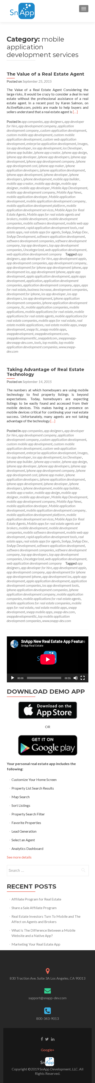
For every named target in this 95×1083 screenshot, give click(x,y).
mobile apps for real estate (57, 320)
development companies (70, 289)
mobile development (33, 219)
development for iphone (23, 294)
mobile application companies (47, 307)
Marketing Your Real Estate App (35, 944)
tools (37, 342)
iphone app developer (22, 157)
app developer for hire (36, 258)
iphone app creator (47, 152)
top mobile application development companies (40, 344)
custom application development (63, 130)
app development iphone (48, 272)
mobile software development (44, 223)
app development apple (69, 258)
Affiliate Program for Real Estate (36, 899)
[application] (47, 659)
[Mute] (75, 678)
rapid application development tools (51, 227)
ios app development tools (60, 585)
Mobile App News (69, 192)
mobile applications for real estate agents (45, 313)
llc (23, 307)
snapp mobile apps (53, 329)
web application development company (34, 254)
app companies (32, 121)
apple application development (48, 276)
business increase (39, 289)
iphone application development (62, 170)
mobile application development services (41, 207)
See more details (19, 857)
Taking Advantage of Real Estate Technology (45, 372)
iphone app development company (50, 161)
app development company (37, 126)
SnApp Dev (80, 232)
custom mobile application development (40, 137)
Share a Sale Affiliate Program (34, 908)
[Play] (12, 678)
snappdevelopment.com (51, 333)
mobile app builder (66, 179)
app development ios (56, 576)
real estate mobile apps (61, 325)
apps (76, 285)
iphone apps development (24, 174)
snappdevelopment (20, 333)
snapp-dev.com (64, 612)
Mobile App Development (69, 188)
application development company (47, 285)
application (34, 280)
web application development (65, 249)
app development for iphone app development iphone (44, 267)
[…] (75, 112)
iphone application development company (42, 592)
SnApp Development (21, 236)
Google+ (47, 1050)
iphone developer (56, 174)
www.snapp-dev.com (56, 621)
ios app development (46, 148)
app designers (53, 121)
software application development (61, 236)
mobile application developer (27, 196)
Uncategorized (33, 249)
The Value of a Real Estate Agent (45, 74)
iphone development (37, 179)
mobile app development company (31, 192)
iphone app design (74, 152)
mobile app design (47, 183)
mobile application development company (56, 201)
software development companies (30, 241)
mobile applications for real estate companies (38, 603)
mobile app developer (35, 188)
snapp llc (32, 329)
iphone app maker (51, 166)
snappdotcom (47, 338)
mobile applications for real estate (49, 311)
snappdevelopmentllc (22, 338)
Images (82, 143)
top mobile (49, 342)
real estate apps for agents (42, 232)
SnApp (66, 232)
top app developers (34, 245)
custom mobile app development (29, 135)
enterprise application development (51, 143)
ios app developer (19, 148)
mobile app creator (20, 183)
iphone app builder (20, 152)
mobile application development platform (36, 205)
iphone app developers (53, 157)
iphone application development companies (37, 590)
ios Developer (72, 148)
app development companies (27, 263)
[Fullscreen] (82, 678)
